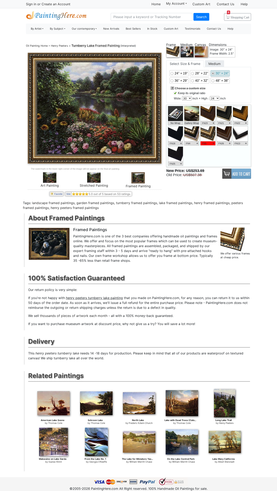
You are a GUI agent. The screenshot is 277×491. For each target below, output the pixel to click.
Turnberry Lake (82, 45)
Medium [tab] (214, 64)
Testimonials (192, 28)
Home (156, 4)
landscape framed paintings (53, 203)
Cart (238, 16)
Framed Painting (138, 186)
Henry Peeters (59, 45)
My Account (175, 3)
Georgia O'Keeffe (98, 461)
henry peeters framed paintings (75, 208)
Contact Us (225, 4)
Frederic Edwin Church (141, 423)
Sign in (31, 4)
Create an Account (56, 4)
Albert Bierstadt (226, 461)
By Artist (36, 28)
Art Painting (50, 185)
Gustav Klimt (55, 461)
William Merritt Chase (140, 461)
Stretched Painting (94, 185)
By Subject (56, 28)
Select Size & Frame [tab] (185, 64)
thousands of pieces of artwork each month (73, 316)
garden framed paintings (95, 203)
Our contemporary (83, 28)
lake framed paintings (175, 203)
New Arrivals (111, 28)
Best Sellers (133, 28)
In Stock (152, 28)
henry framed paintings (212, 203)
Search (201, 17)
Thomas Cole (55, 423)
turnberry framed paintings (136, 203)
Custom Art (201, 4)
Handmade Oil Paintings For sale (56, 16)
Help (244, 4)
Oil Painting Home (37, 45)
